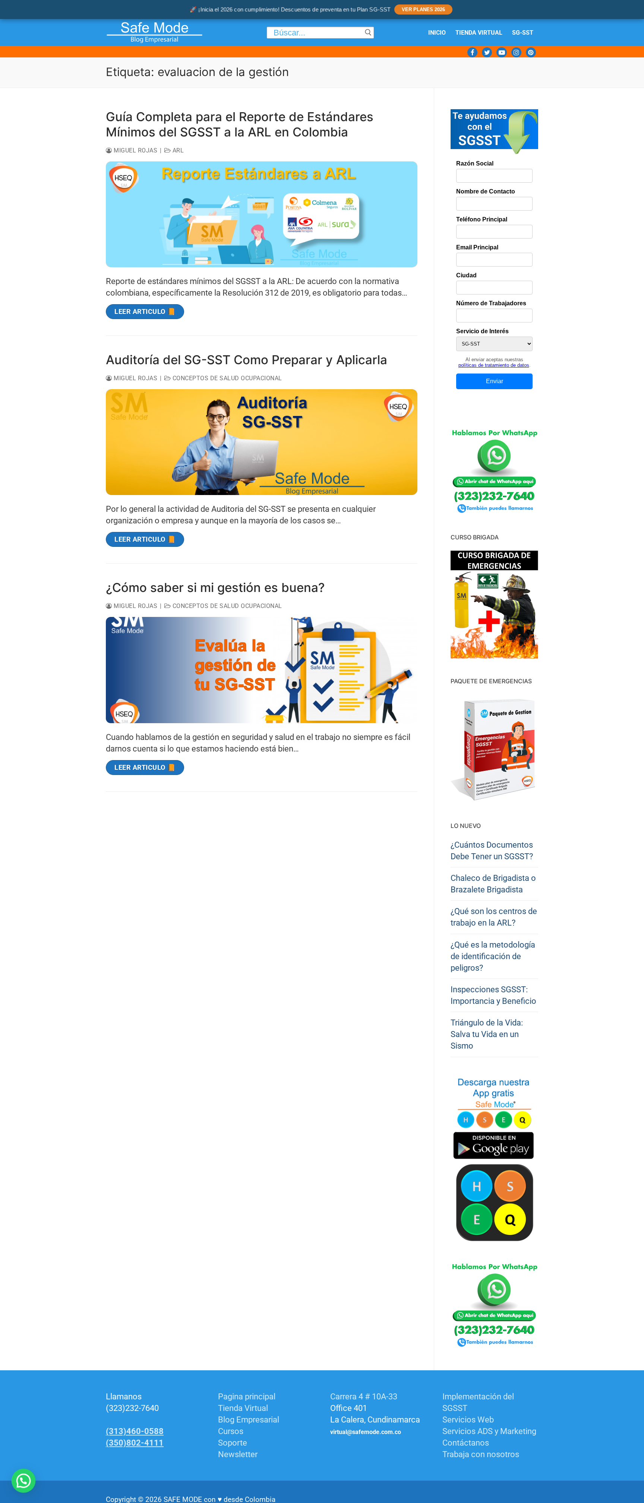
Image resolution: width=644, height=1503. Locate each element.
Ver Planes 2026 (423, 9)
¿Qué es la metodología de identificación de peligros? (493, 956)
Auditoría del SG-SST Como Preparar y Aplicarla (246, 359)
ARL (177, 150)
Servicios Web (468, 1419)
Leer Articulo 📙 (145, 311)
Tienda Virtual (243, 1408)
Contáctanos (465, 1442)
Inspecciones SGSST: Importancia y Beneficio (493, 995)
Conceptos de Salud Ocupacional (226, 378)
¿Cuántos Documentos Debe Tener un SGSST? (492, 850)
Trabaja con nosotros (480, 1454)
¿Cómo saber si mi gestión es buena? (215, 587)
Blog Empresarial (248, 1419)
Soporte (232, 1442)
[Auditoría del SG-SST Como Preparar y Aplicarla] (261, 442)
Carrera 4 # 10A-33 (364, 1396)
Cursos (230, 1431)
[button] (21, 1481)
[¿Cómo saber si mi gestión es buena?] (261, 670)
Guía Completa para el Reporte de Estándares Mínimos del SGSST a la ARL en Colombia (239, 124)
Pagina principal (246, 1396)
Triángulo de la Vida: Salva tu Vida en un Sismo (487, 1034)
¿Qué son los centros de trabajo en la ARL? (494, 917)
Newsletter (238, 1454)
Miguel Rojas (134, 150)
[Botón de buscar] (368, 32)
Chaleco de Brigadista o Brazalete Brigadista (493, 883)
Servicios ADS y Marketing (489, 1431)
